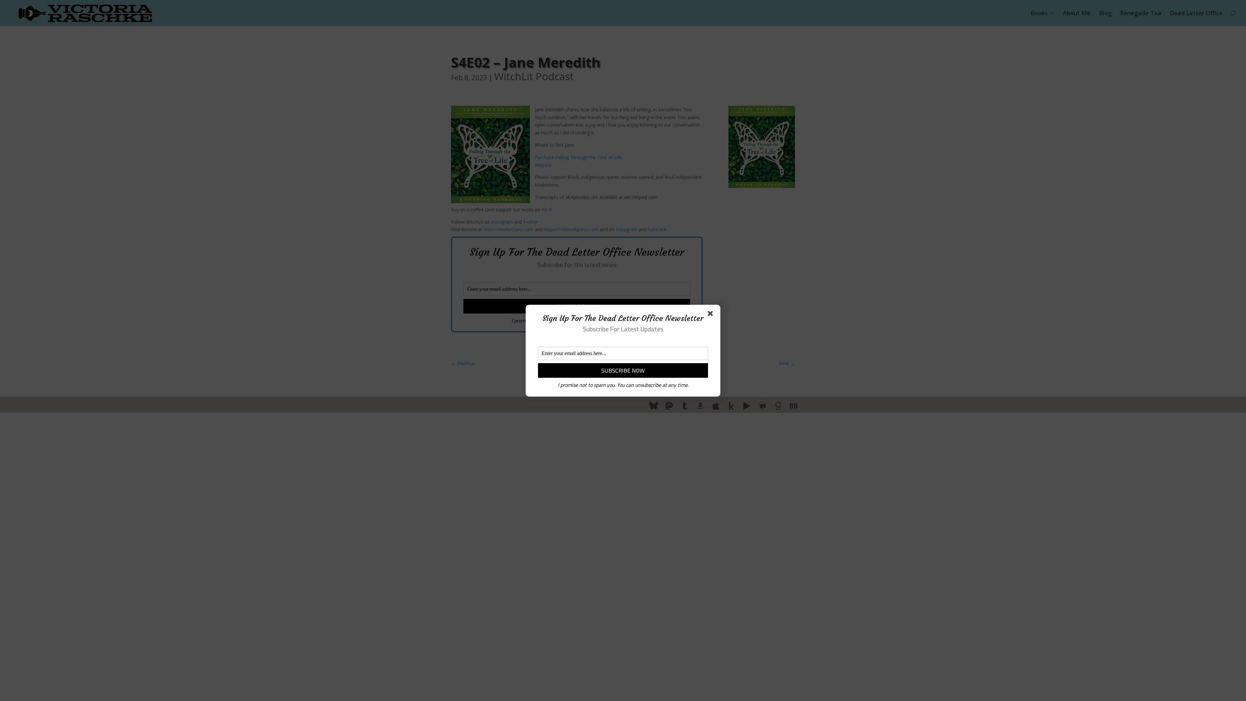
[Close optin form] (711, 315)
